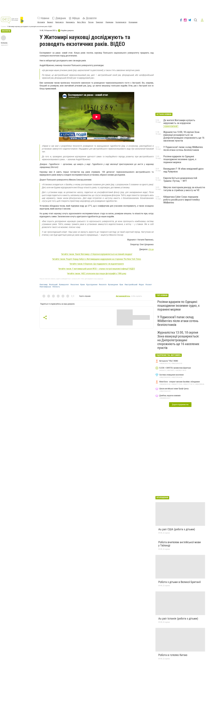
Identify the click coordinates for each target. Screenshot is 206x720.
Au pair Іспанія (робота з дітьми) (178, 618)
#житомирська (45, 287)
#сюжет (148, 285)
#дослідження (91, 285)
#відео (141, 285)
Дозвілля (91, 18)
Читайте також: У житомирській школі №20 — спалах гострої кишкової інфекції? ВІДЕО (96, 268)
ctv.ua (151, 249)
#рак (121, 285)
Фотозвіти (41, 22)
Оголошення (133, 22)
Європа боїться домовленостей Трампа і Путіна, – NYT (180, 179)
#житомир (44, 285)
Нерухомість (70, 22)
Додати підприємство (180, 404)
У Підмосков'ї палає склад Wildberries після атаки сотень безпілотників (183, 148)
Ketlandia (4, 43)
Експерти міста (121, 22)
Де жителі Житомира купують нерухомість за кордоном (179, 122)
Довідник (60, 18)
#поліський (53, 285)
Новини (45, 18)
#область (56, 287)
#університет (64, 285)
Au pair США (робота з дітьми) (176, 529)
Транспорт (99, 22)
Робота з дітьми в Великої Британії (179, 582)
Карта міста (59, 22)
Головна (3, 26)
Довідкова (109, 22)
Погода (90, 22)
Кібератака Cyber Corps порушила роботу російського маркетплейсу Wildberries (181, 199)
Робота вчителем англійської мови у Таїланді (179, 544)
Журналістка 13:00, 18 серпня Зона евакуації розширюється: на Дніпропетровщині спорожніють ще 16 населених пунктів (183, 136)
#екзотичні (74, 285)
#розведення (113, 285)
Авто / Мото (81, 22)
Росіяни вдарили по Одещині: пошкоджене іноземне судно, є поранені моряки (179, 159)
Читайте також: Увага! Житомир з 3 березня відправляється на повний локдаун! (96, 254)
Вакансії (50, 22)
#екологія (102, 285)
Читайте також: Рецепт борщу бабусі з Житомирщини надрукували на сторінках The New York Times (96, 259)
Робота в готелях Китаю (172, 655)
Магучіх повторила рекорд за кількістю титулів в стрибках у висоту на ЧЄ (184, 189)
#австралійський (131, 285)
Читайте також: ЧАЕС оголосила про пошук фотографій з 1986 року (96, 273)
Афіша (76, 18)
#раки (82, 285)
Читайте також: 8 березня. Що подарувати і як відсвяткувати (97, 264)
